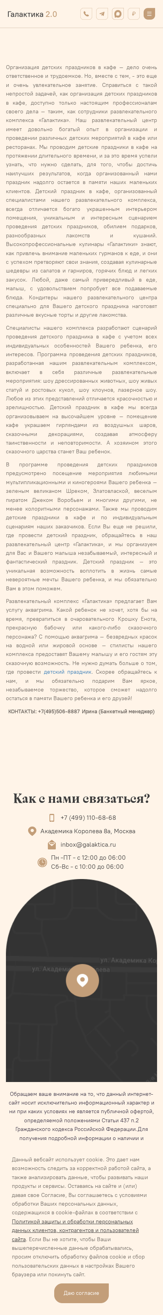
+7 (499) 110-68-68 (88, 817)
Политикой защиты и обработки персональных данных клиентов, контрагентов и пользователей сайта (75, 1230)
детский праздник (67, 672)
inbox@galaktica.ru (88, 844)
